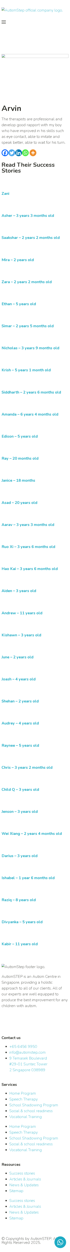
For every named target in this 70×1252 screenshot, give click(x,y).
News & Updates (24, 1185)
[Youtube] (38, 1023)
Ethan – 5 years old (19, 304)
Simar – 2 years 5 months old (28, 326)
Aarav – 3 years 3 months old (28, 524)
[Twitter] (11, 152)
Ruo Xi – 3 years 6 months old (28, 546)
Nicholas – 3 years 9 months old (30, 348)
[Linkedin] (18, 152)
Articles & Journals (25, 1179)
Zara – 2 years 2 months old (27, 282)
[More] (33, 152)
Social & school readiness (31, 1111)
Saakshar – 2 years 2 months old (31, 237)
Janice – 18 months (18, 480)
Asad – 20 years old (19, 502)
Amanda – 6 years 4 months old (30, 414)
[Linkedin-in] (6, 1023)
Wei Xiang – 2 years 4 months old (32, 833)
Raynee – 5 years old (20, 745)
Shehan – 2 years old (20, 701)
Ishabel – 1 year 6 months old (28, 877)
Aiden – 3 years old (19, 590)
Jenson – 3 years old (20, 811)
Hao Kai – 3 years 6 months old (30, 568)
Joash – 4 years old (19, 679)
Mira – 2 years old (18, 259)
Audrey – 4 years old (20, 723)
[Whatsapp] (25, 152)
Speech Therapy (23, 1099)
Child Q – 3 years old (20, 789)
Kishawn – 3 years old (21, 635)
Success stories (22, 1173)
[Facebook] (5, 152)
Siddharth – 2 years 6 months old (31, 392)
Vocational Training (25, 1116)
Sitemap (16, 1190)
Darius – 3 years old (20, 855)
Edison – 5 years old (20, 436)
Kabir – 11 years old (20, 944)
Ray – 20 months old (20, 458)
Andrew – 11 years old (22, 613)
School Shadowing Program (33, 1105)
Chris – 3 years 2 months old (27, 767)
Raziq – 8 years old (19, 900)
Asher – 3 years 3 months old (28, 215)
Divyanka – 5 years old (22, 922)
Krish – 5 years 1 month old (26, 370)
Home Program (22, 1093)
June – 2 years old (17, 657)
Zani (5, 193)
